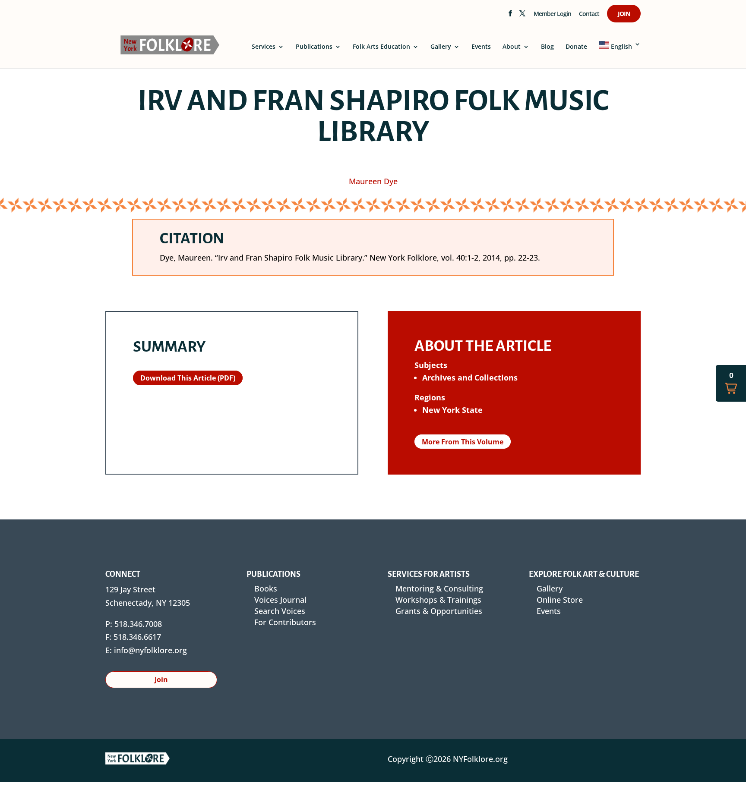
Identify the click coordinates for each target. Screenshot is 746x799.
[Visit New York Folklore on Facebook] (510, 16)
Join (624, 14)
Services (263, 47)
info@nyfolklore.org (150, 650)
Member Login (552, 14)
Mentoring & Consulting (439, 588)
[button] (731, 383)
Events (481, 47)
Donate (576, 47)
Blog (547, 47)
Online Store (560, 600)
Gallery (440, 47)
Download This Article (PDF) (187, 378)
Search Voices (279, 611)
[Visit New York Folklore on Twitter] (522, 16)
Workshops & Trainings (438, 600)
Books (265, 588)
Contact (589, 14)
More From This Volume (462, 441)
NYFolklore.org (480, 759)
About (512, 47)
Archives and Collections (470, 377)
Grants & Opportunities (438, 611)
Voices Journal (280, 600)
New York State (452, 410)
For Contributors (285, 622)
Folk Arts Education (381, 47)
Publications (314, 47)
